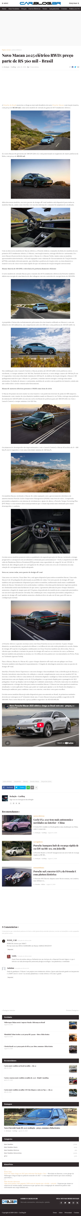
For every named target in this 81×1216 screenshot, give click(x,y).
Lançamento (17, 781)
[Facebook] (72, 67)
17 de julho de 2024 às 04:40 (24, 956)
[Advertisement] (40, 28)
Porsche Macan (58, 105)
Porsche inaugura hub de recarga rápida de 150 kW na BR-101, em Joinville (56, 847)
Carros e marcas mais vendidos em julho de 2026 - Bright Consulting (26, 1078)
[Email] (78, 67)
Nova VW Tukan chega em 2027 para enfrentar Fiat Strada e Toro (25, 1174)
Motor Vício (8, 1172)
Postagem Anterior (9, 1010)
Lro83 (14, 956)
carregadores (38, 842)
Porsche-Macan (34, 781)
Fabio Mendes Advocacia (12, 1182)
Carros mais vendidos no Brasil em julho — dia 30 (20, 1066)
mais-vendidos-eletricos (40, 1150)
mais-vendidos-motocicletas (40, 1153)
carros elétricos (17, 50)
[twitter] (16, 803)
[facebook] (13, 803)
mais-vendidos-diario (40, 1147)
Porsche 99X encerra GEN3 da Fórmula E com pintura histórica (54, 873)
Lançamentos (54, 9)
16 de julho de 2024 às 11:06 (24, 940)
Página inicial (6, 50)
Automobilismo (38, 868)
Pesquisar (73, 3)
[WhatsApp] (28, 787)
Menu (6, 3)
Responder (10, 949)
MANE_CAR (11, 940)
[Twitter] (75, 67)
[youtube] (19, 803)
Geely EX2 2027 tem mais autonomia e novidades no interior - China (53, 821)
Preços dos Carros (46, 781)
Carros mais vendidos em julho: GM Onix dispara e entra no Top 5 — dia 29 (28, 1090)
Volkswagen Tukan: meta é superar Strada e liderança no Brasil (24, 1022)
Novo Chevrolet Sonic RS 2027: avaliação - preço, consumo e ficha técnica (32, 1128)
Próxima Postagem (72, 1010)
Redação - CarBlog (17, 796)
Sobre (61, 1213)
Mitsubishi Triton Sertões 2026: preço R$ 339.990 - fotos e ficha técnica (26, 1034)
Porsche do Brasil (9, 105)
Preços (23, 9)
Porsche (25, 781)
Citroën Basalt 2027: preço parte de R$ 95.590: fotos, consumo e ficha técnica (28, 1046)
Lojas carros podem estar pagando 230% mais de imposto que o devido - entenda (30, 1183)
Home (4, 9)
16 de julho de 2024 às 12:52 (22, 968)
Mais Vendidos (13, 9)
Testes (44, 9)
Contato (64, 9)
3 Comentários (34, 67)
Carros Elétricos (34, 9)
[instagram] (11, 803)
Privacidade (68, 1213)
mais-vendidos (40, 1144)
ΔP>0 (40, 1156)
